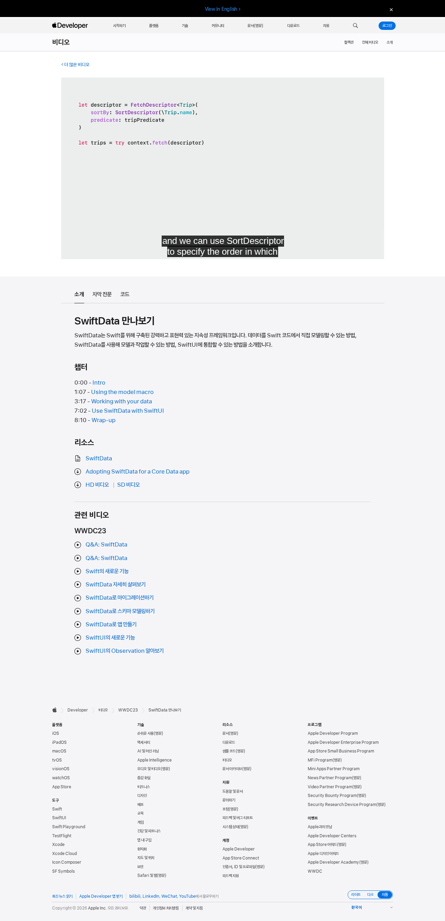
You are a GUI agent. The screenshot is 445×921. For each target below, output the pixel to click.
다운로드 (228, 742)
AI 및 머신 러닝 (148, 751)
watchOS (61, 777)
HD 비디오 (97, 484)
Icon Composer (66, 862)
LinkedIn (151, 896)
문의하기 (228, 800)
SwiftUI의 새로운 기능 (110, 637)
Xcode (58, 844)
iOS (55, 733)
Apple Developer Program (333, 733)
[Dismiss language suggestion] (390, 9)
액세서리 (143, 742)
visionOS (61, 768)
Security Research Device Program (342, 804)
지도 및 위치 (145, 857)
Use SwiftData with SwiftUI (128, 410)
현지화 (142, 849)
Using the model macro (122, 391)
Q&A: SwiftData (106, 544)
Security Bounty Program (332, 795)
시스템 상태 (230, 826)
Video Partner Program (330, 786)
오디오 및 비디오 (149, 768)
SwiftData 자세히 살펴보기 (116, 584)
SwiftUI (59, 817)
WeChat (169, 896)
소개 (390, 42)
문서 (225, 733)
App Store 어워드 (322, 844)
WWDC (315, 871)
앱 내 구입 (144, 840)
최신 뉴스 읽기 (62, 896)
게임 (140, 822)
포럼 (225, 809)
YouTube (187, 896)
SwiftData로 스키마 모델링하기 (120, 611)
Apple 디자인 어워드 (323, 853)
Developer (77, 710)
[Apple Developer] (70, 25)
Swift (57, 809)
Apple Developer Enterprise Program (343, 742)
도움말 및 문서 (232, 791)
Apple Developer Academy (333, 862)
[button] (355, 25)
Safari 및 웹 (147, 875)
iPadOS (59, 742)
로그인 (387, 25)
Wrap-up (103, 420)
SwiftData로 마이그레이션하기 (120, 597)
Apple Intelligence (154, 760)
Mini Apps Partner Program (333, 768)
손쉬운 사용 (145, 733)
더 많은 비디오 (76, 64)
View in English (221, 9)
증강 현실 (144, 777)
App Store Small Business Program (341, 751)
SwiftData (99, 458)
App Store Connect (240, 858)
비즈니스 (143, 786)
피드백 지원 (230, 875)
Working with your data (121, 401)
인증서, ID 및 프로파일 (238, 866)
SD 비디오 (128, 484)
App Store (61, 786)
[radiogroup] (370, 894)
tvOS (57, 760)
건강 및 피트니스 (149, 831)
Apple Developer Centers (332, 835)
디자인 (142, 795)
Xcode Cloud (64, 853)
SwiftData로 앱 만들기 (111, 624)
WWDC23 (128, 710)
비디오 (61, 42)
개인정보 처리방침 (166, 908)
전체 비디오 (370, 42)
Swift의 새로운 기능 (107, 571)
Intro (98, 382)
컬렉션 (349, 42)
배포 (140, 804)
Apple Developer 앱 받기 (100, 896)
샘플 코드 (229, 751)
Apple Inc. (97, 908)
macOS (59, 751)
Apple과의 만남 (320, 826)
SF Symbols (63, 871)
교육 (140, 813)
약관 (143, 908)
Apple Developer (238, 849)
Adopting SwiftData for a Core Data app (137, 471)
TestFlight (61, 835)
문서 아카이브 (232, 768)
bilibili (134, 896)
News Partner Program (330, 777)
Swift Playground (68, 826)
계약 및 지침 (194, 908)
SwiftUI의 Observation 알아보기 (125, 650)
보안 (140, 866)
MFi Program (320, 760)
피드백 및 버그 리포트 (237, 817)
